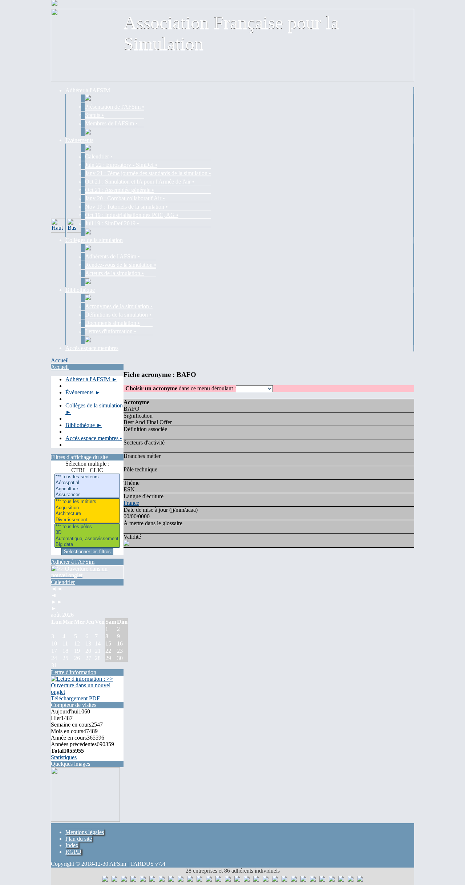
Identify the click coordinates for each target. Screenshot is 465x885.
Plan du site (78, 839)
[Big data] (87, 544)
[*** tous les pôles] (87, 527)
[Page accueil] (54, 4)
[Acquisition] (87, 508)
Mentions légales (84, 832)
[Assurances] (87, 495)
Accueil (60, 360)
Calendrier (63, 582)
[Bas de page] (74, 225)
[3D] (87, 532)
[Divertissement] (87, 520)
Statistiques (64, 757)
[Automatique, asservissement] (87, 539)
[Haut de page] (58, 225)
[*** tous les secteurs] (87, 477)
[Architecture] (87, 513)
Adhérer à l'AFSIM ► (91, 379)
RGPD (73, 852)
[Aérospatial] (87, 483)
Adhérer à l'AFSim (72, 562)
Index (71, 845)
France (131, 503)
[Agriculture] (87, 489)
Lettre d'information (73, 672)
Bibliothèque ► (83, 425)
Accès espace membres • (93, 438)
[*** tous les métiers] (87, 501)
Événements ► (83, 392)
